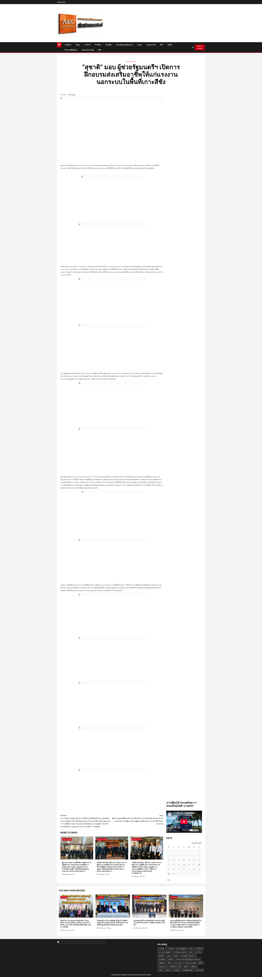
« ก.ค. (168, 880)
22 (199, 865)
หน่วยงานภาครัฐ (88, 50)
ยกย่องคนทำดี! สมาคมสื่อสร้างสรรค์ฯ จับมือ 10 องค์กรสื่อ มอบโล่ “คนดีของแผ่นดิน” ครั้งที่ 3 (149, 923)
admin (64, 95)
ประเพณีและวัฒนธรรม (124, 45)
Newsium (137, 975)
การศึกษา (68, 45)
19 (184, 865)
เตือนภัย (168, 970)
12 (184, 860)
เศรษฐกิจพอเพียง (188, 970)
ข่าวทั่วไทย (64, 897)
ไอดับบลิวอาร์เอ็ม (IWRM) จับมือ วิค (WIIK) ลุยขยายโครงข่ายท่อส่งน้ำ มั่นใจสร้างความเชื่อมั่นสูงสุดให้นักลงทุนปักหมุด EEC (112, 923)
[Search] (193, 47)
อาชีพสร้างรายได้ (175, 966)
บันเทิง (170, 45)
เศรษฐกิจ (177, 970)
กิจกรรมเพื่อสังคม (71, 50)
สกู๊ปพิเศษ (162, 963)
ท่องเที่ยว (109, 45)
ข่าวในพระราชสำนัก (180, 952)
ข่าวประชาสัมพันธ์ (165, 952)
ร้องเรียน (98, 45)
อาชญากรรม (151, 45)
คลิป (99, 50)
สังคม (78, 45)
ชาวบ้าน (87, 45)
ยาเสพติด (162, 959)
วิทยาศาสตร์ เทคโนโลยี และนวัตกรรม (188, 959)
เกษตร (139, 45)
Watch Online (200, 47)
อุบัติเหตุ (193, 966)
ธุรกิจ (169, 956)
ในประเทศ (199, 970)
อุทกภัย (186, 966)
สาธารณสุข (178, 963)
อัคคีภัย (200, 963)
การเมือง (170, 948)
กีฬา (161, 45)
